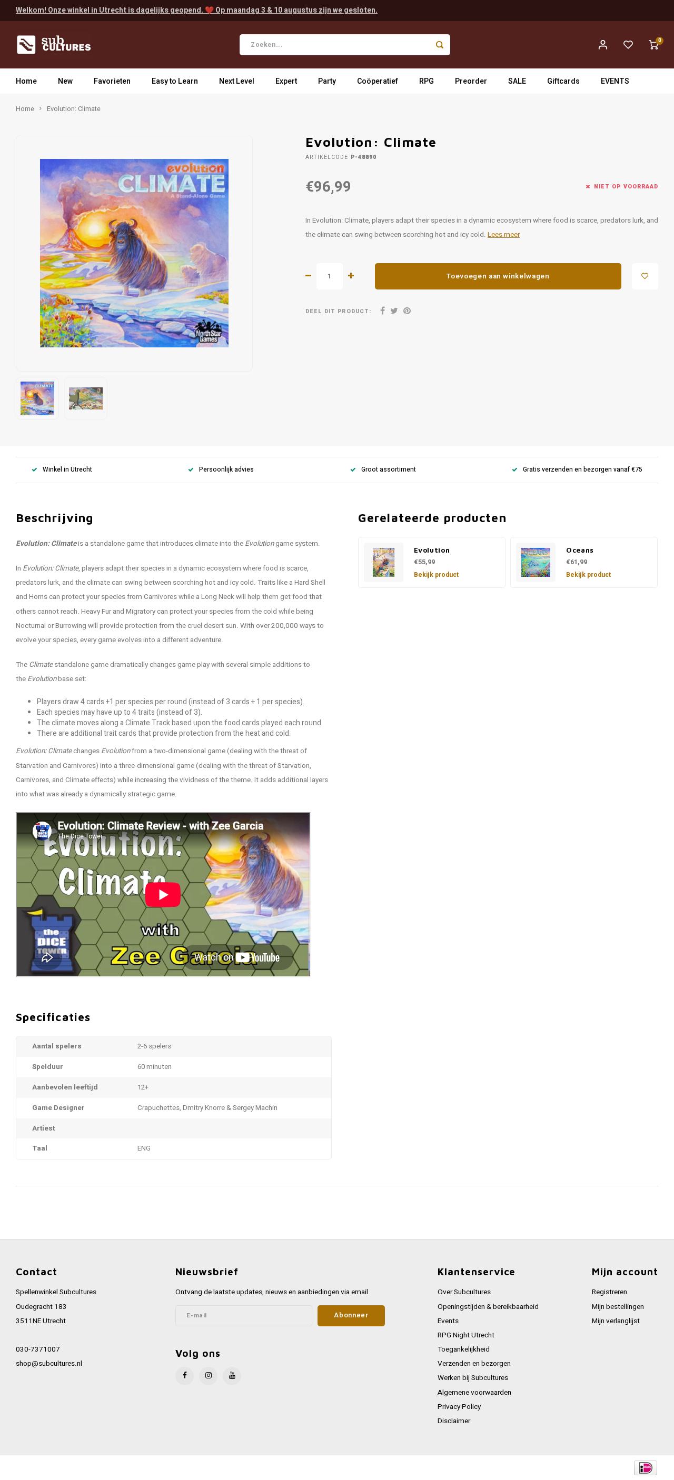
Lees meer (504, 234)
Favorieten (112, 81)
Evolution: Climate (74, 109)
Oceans (580, 550)
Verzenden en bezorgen (474, 1363)
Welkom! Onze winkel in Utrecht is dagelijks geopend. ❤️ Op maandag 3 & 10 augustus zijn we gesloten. (197, 10)
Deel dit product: (338, 311)
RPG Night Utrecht (466, 1335)
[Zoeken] (439, 44)
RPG (426, 81)
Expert (286, 81)
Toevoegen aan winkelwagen (498, 276)
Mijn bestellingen (618, 1307)
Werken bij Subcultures (473, 1378)
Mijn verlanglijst (616, 1321)
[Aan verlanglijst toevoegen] (645, 276)
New (65, 81)
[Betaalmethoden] (644, 1467)
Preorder (471, 81)
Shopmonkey (227, 1467)
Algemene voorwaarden (474, 1392)
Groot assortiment (388, 469)
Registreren (609, 1292)
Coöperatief (377, 81)
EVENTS (615, 81)
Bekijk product (436, 574)
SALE (517, 81)
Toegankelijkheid (464, 1349)
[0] (653, 44)
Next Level (236, 81)
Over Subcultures (464, 1292)
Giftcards (563, 81)
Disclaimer (454, 1421)
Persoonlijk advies (226, 469)
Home (26, 81)
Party (327, 81)
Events (448, 1321)
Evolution (432, 550)
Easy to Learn (175, 81)
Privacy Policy (459, 1407)
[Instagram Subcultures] (208, 1376)
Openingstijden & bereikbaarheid (488, 1307)
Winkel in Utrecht (67, 469)
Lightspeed (158, 1467)
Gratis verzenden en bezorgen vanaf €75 (582, 469)
